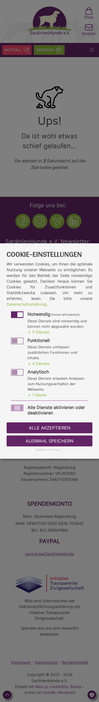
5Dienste (38, 332)
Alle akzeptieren (49, 428)
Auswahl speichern (49, 441)
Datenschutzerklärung (26, 304)
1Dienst (37, 395)
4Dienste (38, 363)
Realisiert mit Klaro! (48, 450)
